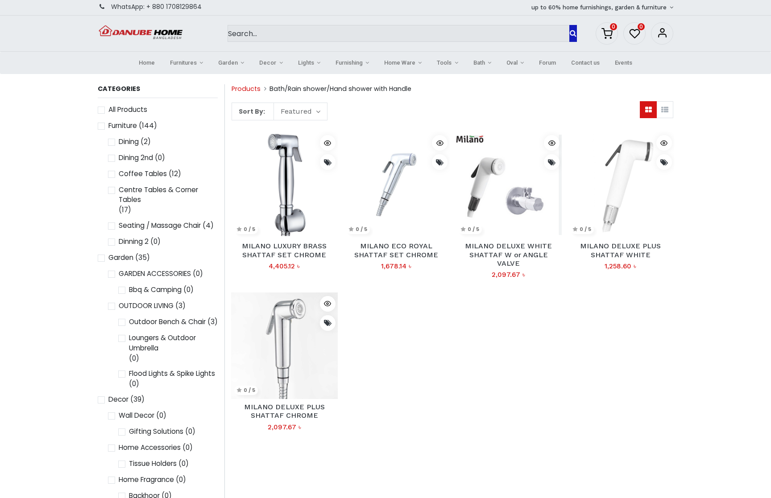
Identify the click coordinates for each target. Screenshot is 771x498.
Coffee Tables (143, 173)
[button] (300, 111)
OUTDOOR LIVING (146, 305)
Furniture (122, 125)
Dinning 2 (134, 241)
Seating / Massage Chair (160, 225)
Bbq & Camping (155, 289)
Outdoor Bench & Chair (167, 321)
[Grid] (648, 109)
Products (246, 88)
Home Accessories (150, 447)
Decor (118, 399)
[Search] (573, 33)
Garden (120, 257)
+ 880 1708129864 (174, 6)
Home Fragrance (146, 479)
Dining (129, 141)
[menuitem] (147, 63)
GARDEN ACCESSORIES (155, 273)
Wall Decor (136, 415)
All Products (127, 109)
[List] (664, 109)
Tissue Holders (153, 463)
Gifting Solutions (156, 431)
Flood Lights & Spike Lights (172, 373)
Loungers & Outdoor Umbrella (162, 343)
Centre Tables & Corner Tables (158, 195)
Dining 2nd (136, 157)
